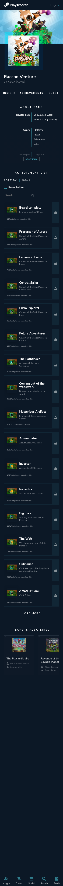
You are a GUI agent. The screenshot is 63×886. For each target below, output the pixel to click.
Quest (19, 883)
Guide (57, 883)
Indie (36, 144)
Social (31, 883)
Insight (6, 883)
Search (44, 883)
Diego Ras (39, 154)
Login (53, 5)
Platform (38, 129)
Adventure (39, 139)
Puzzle (37, 134)
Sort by (10, 180)
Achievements (31, 93)
